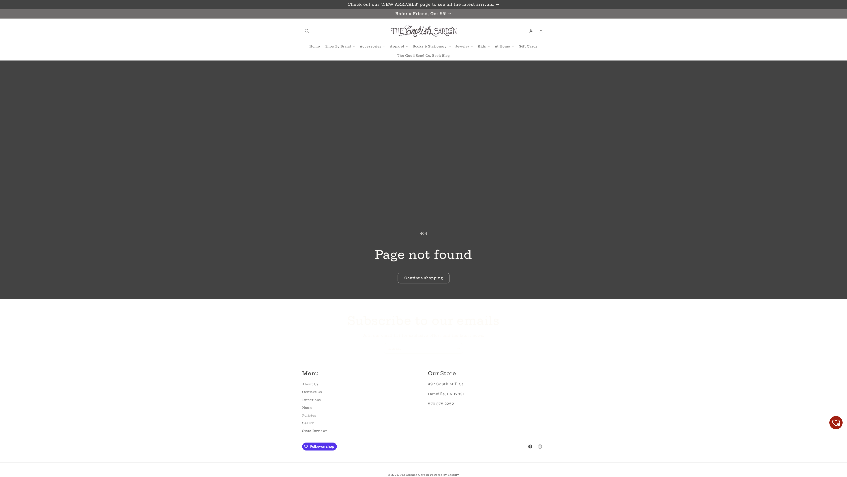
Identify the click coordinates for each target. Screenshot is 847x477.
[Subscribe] (458, 348)
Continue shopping (423, 278)
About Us (310, 384)
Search (308, 423)
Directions (311, 400)
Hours (307, 408)
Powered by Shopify (444, 474)
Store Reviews (315, 431)
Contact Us (312, 392)
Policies (309, 415)
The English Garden (414, 474)
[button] (307, 31)
